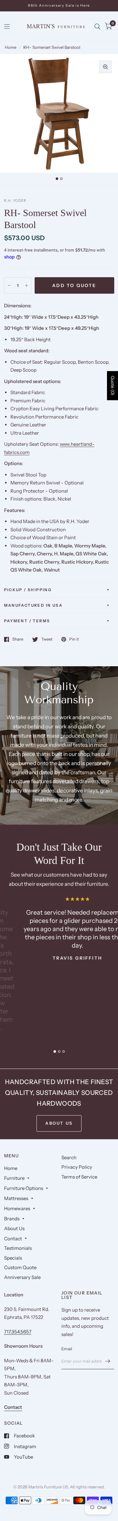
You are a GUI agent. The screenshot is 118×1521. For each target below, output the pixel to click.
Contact (13, 1239)
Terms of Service (79, 1177)
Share (17, 639)
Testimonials (18, 1248)
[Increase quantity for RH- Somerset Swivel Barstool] (26, 285)
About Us (14, 1228)
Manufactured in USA (33, 605)
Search (68, 1157)
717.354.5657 (17, 1332)
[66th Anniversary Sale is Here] (59, 6)
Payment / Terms (27, 620)
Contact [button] (13, 1407)
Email (66, 1348)
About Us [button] (59, 1123)
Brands (12, 1219)
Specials (13, 1258)
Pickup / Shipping (28, 589)
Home (10, 47)
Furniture (14, 1178)
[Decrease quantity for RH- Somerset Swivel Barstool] (9, 285)
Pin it (74, 639)
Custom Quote (20, 1267)
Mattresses (16, 1198)
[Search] (97, 26)
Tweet (47, 639)
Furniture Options (23, 1188)
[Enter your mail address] (108, 1361)
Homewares (17, 1208)
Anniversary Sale (22, 1277)
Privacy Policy (76, 1167)
